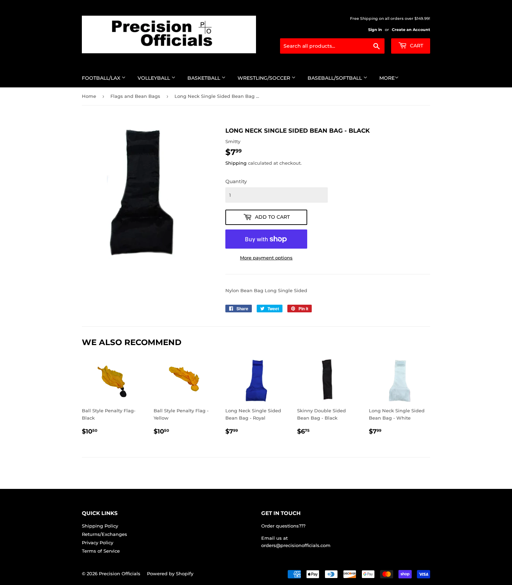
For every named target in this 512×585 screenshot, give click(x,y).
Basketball (204, 78)
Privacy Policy (97, 542)
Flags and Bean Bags (135, 96)
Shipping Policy (100, 526)
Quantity (236, 181)
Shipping (236, 163)
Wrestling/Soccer (265, 78)
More (387, 78)
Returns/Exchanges (104, 534)
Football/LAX (102, 78)
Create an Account (411, 29)
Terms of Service (101, 551)
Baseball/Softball (335, 78)
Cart (416, 45)
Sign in (375, 29)
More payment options (266, 257)
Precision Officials (119, 573)
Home (89, 96)
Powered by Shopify (170, 573)
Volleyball (154, 78)
